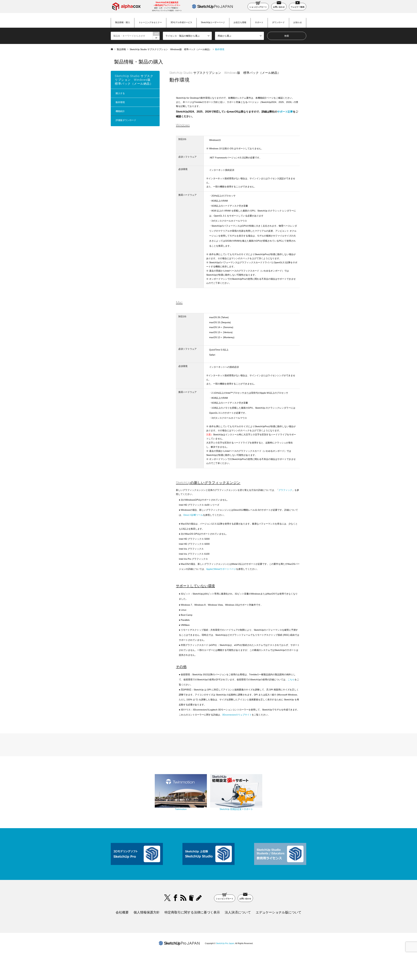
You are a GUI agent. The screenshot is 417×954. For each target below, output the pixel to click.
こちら (291, 679)
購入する (120, 93)
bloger (191, 898)
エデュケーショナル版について (278, 912)
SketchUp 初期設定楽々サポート (236, 809)
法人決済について (238, 912)
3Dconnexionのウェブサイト (237, 714)
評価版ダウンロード (126, 120)
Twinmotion (181, 809)
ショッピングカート (258, 7)
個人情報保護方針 (147, 912)
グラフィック (285, 490)
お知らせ (297, 22)
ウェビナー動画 (297, 7)
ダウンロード (278, 22)
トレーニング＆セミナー (150, 22)
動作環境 (120, 102)
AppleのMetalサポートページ (221, 569)
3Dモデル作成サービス (181, 22)
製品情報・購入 (122, 22)
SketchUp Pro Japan (225, 943)
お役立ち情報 (240, 22)
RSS (183, 898)
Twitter (167, 898)
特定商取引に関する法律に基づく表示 (192, 912)
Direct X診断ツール (193, 515)
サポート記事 (285, 111)
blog (199, 898)
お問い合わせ (279, 7)
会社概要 (122, 912)
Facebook (175, 898)
